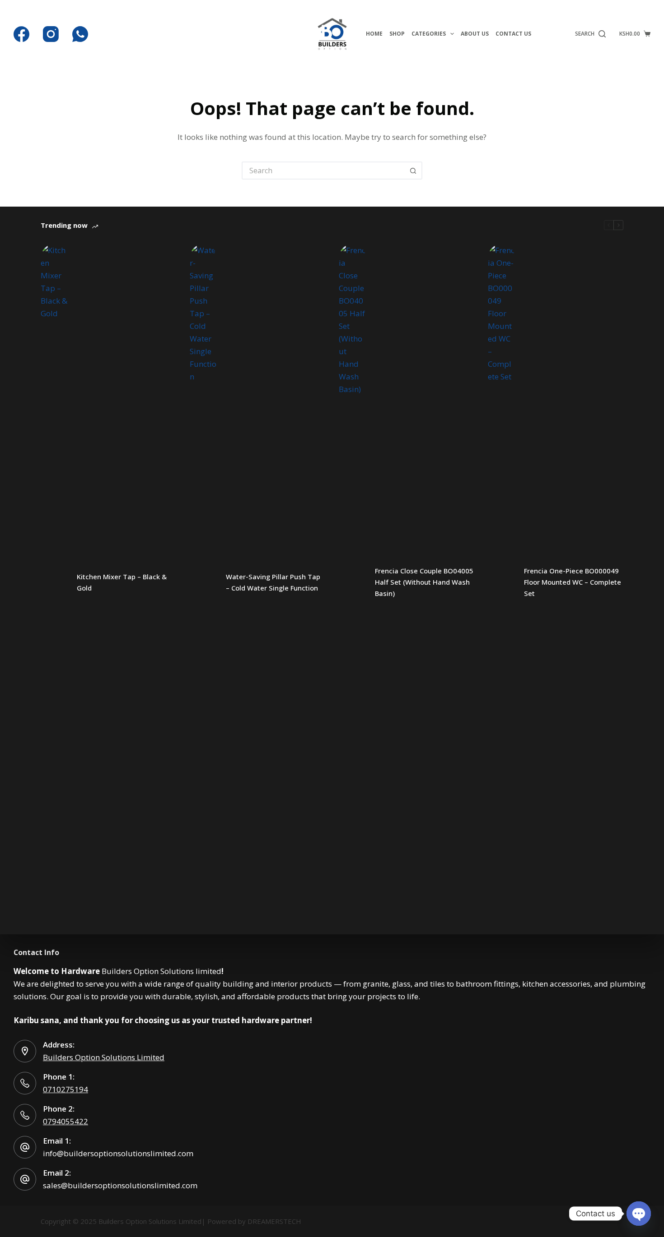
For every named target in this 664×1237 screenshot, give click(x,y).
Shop (397, 33)
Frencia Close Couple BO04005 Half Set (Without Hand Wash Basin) (424, 582)
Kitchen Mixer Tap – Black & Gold (122, 582)
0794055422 (65, 1121)
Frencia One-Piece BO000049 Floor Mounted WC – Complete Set (572, 582)
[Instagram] (51, 34)
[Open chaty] (639, 1213)
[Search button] (413, 171)
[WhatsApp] (80, 34)
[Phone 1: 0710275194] (25, 1083)
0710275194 (65, 1089)
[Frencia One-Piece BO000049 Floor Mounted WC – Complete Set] (501, 582)
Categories (428, 33)
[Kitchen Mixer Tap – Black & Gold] (54, 582)
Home (374, 33)
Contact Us (513, 33)
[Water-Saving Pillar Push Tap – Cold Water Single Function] (203, 582)
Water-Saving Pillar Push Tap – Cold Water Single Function (273, 582)
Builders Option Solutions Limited (103, 1057)
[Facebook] (21, 34)
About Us (475, 33)
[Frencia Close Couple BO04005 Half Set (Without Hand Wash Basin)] (352, 582)
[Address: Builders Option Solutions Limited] (25, 1051)
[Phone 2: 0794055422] (25, 1115)
